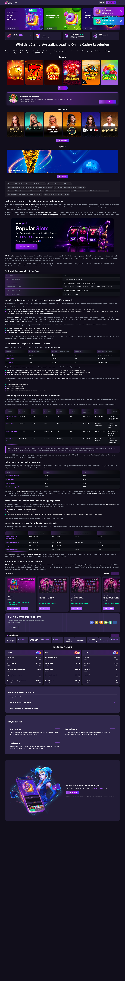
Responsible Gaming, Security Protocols (56, 194)
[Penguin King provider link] (69, 640)
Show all (106, 573)
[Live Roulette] (15, 124)
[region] (62, 594)
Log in (102, 2)
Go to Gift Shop (13, 608)
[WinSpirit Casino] (9, 2)
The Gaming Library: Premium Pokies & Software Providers (25, 191)
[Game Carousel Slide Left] (113, 635)
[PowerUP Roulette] (72, 124)
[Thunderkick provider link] (104, 640)
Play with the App (98, 788)
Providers (13, 635)
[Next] (117, 573)
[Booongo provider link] (45, 640)
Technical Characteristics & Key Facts (59, 184)
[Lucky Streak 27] (34, 72)
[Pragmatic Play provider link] (10, 640)
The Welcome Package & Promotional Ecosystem (69, 187)
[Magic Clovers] (109, 72)
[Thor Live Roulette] (34, 124)
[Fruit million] (72, 72)
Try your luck (62, 176)
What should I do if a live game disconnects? (24, 708)
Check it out (44, 608)
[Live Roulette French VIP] (90, 124)
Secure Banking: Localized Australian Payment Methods (24, 194)
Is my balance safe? (16, 697)
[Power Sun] (53, 72)
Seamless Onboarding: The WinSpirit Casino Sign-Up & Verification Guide (30, 187)
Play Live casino (62, 140)
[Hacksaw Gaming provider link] (34, 640)
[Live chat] (118, 2)
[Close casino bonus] (121, 11)
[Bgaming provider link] (57, 640)
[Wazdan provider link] (115, 640)
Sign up (110, 2)
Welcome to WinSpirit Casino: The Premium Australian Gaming (26, 184)
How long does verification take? (20, 702)
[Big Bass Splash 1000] (90, 72)
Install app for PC (73, 792)
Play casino (62, 88)
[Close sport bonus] (121, 21)
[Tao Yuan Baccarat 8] (53, 124)
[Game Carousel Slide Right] (117, 635)
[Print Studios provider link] (92, 640)
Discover (13, 627)
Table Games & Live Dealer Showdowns (57, 191)
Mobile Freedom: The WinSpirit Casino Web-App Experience (90, 191)
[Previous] (113, 573)
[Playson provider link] (22, 640)
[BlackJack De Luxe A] (109, 124)
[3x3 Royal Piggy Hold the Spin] (15, 72)
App (15, 2)
